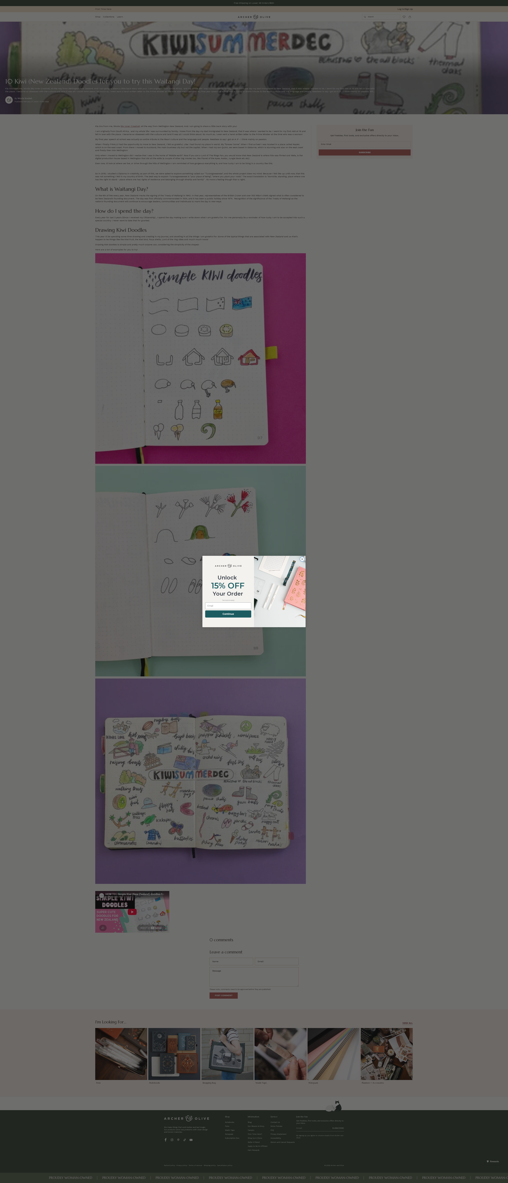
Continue (228, 614)
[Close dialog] (302, 559)
